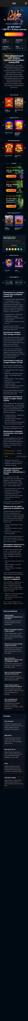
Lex (14, 3)
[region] (14, 105)
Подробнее (14, 245)
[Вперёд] (25, 102)
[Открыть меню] (26, 3)
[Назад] (3, 102)
